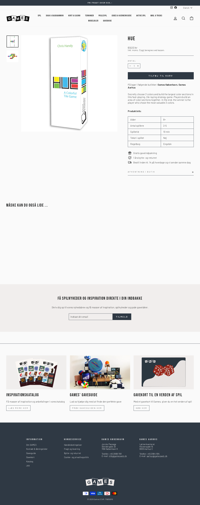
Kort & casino (74, 15)
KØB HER (141, 408)
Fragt (141, 50)
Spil (39, 15)
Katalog (29, 461)
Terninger (89, 15)
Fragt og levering (72, 449)
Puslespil (103, 15)
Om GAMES (31, 445)
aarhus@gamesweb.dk (157, 456)
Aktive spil (141, 15)
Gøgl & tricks (156, 15)
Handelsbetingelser (73, 445)
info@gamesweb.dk (118, 456)
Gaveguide (31, 453)
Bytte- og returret (72, 453)
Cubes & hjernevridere (122, 15)
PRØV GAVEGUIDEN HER (87, 408)
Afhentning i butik (141, 172)
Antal (132, 61)
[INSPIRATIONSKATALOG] (36, 372)
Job (28, 465)
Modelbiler (93, 20)
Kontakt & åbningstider (37, 449)
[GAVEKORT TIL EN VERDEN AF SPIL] (164, 372)
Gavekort (30, 457)
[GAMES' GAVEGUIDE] (100, 372)
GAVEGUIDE (107, 20)
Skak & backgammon (55, 15)
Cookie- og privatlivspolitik (76, 457)
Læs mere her (18, 408)
